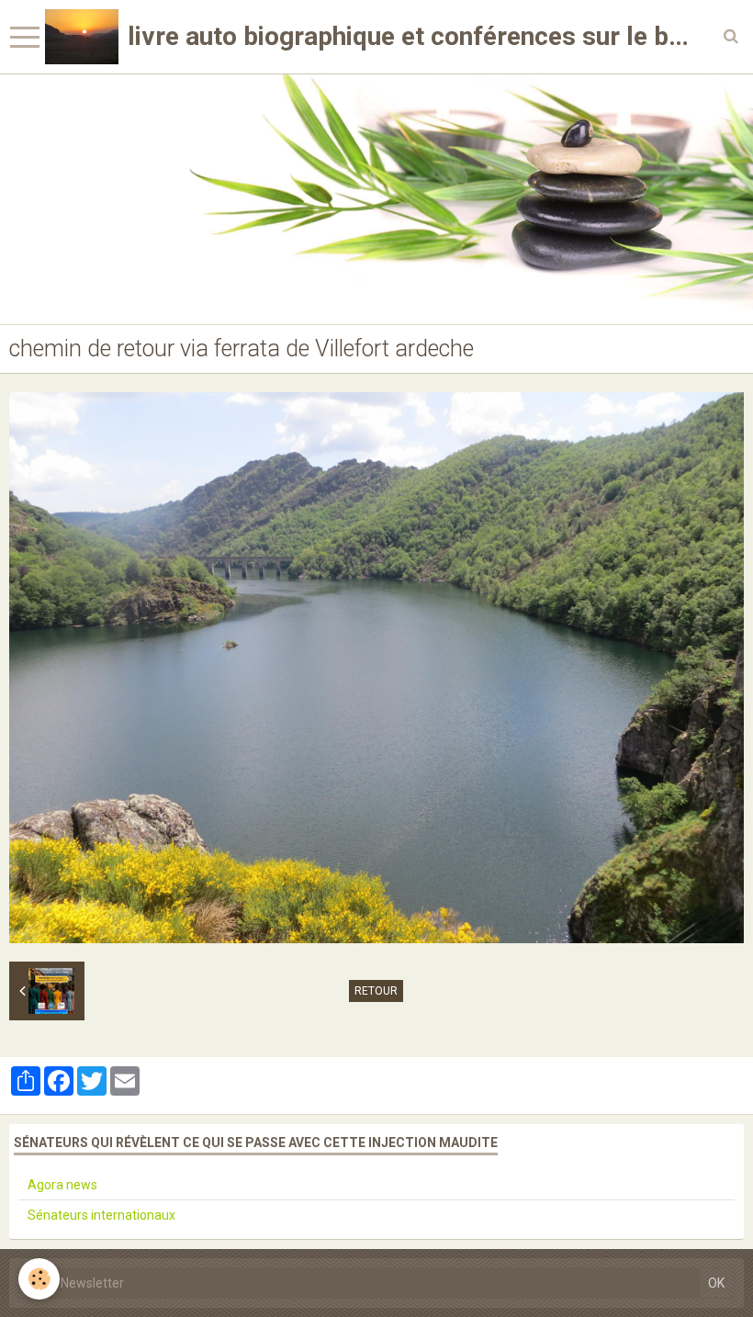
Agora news (62, 1184)
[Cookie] (39, 1279)
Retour (376, 991)
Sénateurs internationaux (101, 1215)
